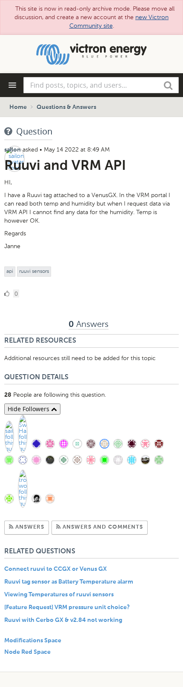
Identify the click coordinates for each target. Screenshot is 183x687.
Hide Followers (29, 409)
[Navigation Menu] (12, 85)
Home (18, 107)
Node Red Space (27, 652)
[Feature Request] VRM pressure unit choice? (67, 607)
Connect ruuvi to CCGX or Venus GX (55, 569)
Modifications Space (32, 641)
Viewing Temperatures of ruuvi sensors (59, 595)
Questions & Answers (66, 107)
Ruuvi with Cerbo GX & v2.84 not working (63, 620)
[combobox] (101, 85)
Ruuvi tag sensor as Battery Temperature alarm (68, 582)
